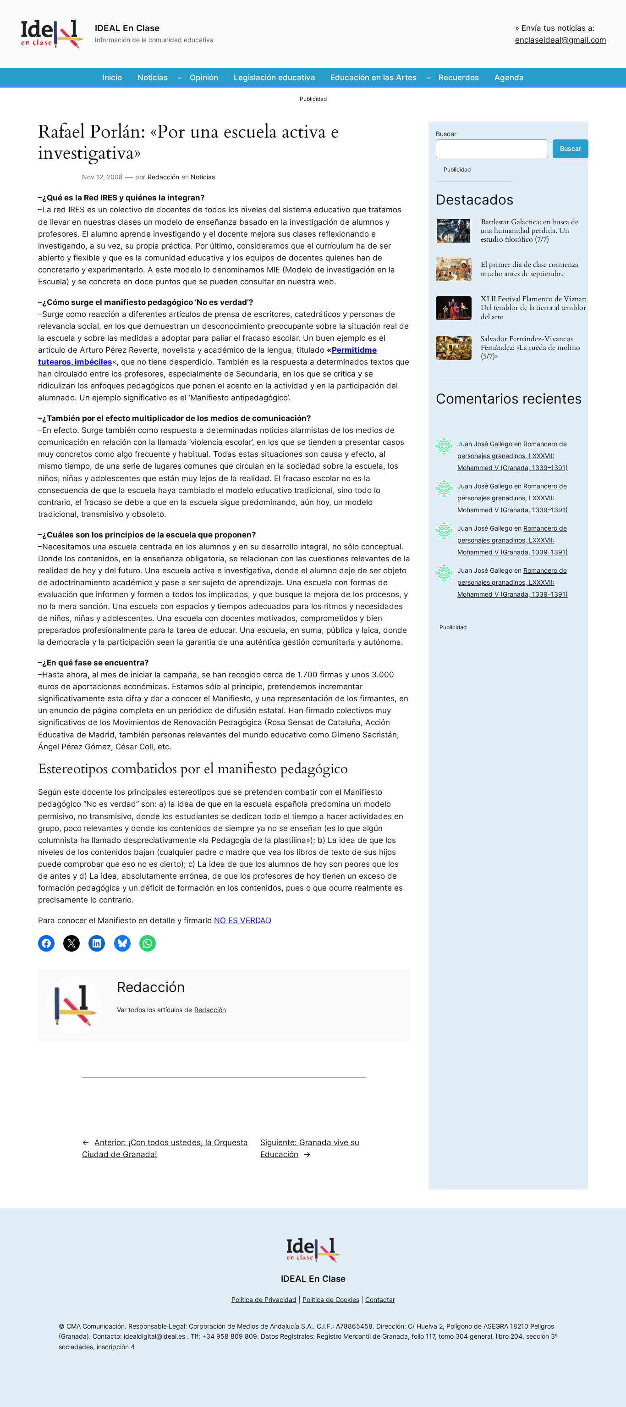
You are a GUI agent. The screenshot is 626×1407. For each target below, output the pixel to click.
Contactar (380, 1299)
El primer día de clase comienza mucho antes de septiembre (529, 269)
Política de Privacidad (264, 1299)
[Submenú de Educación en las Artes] (428, 77)
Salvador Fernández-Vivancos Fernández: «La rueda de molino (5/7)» (530, 348)
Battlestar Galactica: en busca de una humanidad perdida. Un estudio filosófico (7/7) (529, 231)
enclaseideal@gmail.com (560, 39)
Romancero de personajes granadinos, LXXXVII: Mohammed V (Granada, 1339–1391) (512, 455)
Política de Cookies (330, 1299)
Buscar (446, 134)
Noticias (203, 177)
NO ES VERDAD (242, 920)
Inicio (112, 77)
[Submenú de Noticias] (179, 77)
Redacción (163, 177)
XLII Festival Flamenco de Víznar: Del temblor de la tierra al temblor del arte (534, 308)
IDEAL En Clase (127, 27)
